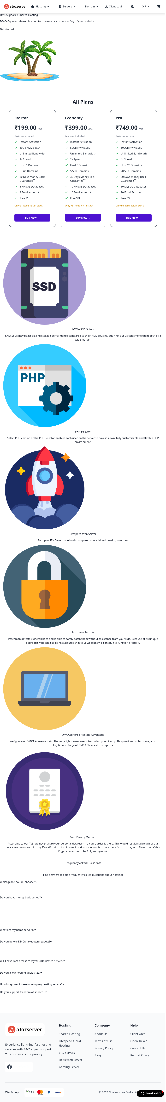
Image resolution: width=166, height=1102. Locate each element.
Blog (98, 1055)
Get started (7, 29)
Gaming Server (69, 1067)
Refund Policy (139, 1055)
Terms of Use (104, 1041)
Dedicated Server (70, 1060)
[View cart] (158, 6)
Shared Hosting (69, 1034)
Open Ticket (138, 1041)
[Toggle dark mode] (132, 6)
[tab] (83, 882)
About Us (101, 1034)
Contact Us (137, 1048)
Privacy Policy (104, 1048)
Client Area (137, 1034)
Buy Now (32, 217)
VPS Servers (67, 1053)
